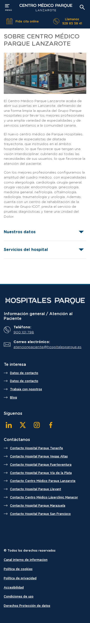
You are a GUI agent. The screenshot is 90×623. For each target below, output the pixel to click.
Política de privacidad (20, 578)
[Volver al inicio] (45, 7)
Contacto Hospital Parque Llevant (35, 489)
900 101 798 (24, 332)
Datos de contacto (24, 373)
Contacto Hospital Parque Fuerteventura (41, 464)
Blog (13, 397)
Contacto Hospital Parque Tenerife (36, 448)
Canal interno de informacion (26, 559)
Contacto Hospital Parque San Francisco (40, 513)
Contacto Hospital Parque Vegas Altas (39, 456)
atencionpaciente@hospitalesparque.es (48, 347)
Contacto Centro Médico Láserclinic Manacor (44, 497)
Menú (8, 7)
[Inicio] (45, 301)
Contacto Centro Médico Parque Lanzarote (43, 480)
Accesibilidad (14, 587)
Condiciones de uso (19, 596)
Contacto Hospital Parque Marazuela (37, 505)
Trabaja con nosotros (26, 389)
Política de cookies (18, 569)
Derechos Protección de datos (27, 605)
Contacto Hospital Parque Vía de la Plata (41, 472)
